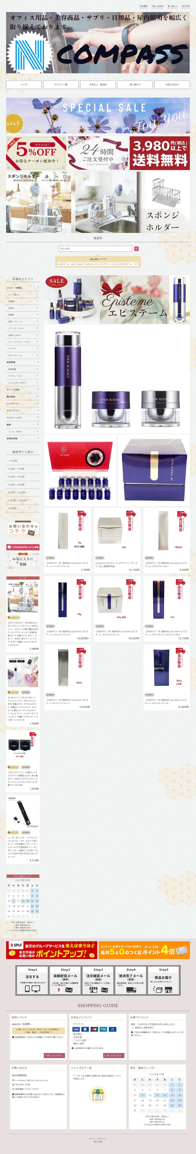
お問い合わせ (172, 84)
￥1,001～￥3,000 (16, 469)
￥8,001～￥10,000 (17, 492)
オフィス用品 (13, 389)
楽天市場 (186, 6)
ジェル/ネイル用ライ (17, 383)
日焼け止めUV (14, 335)
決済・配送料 (157, 6)
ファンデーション (16, 328)
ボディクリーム (15, 355)
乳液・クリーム (15, 321)
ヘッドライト (13, 403)
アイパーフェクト (111, 264)
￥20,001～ (13, 508)
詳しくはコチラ (54, 1055)
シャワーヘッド (14, 417)
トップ (24, 84)
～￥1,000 (12, 461)
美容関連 (12, 369)
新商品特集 (12, 438)
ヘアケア (12, 348)
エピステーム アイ (129, 264)
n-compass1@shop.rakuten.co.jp (31, 1080)
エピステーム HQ (66, 264)
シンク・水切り (15, 431)
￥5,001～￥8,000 (16, 485)
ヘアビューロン (15, 376)
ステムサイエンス (93, 264)
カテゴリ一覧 (61, 84)
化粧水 (11, 308)
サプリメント (13, 410)
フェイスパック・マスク (19, 342)
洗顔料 (11, 301)
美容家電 (11, 362)
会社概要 (143, 6)
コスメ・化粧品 (14, 287)
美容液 (11, 315)
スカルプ (80, 264)
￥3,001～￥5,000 (16, 477)
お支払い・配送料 (98, 84)
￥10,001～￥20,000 (17, 500)
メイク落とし (14, 294)
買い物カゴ (172, 6)
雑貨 (9, 424)
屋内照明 (11, 396)
